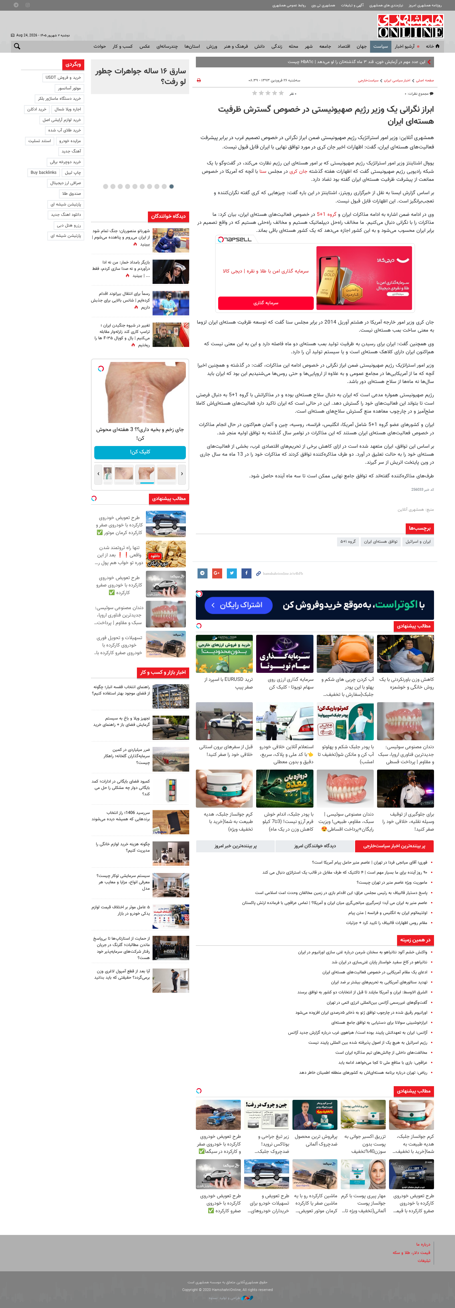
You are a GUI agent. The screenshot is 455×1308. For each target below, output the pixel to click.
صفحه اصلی (425, 80)
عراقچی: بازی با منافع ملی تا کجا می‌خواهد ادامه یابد (382, 1062)
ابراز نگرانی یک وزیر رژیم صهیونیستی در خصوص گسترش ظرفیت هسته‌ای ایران (326, 115)
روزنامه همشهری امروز (425, 5)
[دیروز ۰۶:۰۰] (171, 303)
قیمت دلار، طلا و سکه (411, 1253)
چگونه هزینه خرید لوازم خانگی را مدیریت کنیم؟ (123, 847)
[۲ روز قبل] (171, 728)
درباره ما (423, 1244)
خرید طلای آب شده (64, 130)
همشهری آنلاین (407, 26)
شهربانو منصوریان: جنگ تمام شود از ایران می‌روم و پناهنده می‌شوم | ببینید (121, 238)
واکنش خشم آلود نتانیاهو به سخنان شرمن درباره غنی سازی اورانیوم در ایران (362, 952)
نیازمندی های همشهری (386, 5)
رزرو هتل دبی (69, 225)
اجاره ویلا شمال (68, 109)
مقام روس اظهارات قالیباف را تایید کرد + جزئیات (386, 923)
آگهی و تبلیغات (352, 5)
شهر (309, 46)
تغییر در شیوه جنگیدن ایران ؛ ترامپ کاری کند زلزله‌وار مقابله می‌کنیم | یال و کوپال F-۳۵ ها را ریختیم (122, 335)
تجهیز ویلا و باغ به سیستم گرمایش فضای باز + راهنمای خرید (121, 721)
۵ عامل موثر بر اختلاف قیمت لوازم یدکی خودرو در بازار (121, 910)
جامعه (325, 46)
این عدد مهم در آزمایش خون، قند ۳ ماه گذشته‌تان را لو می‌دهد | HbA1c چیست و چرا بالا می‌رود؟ (341, 62)
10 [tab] (106, 186)
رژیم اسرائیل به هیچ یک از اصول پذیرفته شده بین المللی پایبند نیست (367, 1042)
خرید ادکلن (36, 109)
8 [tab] (120, 186)
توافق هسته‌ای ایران (380, 541)
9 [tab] (113, 186)
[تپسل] (221, 239)
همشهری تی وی (323, 5)
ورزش (212, 46)
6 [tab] (135, 186)
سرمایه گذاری (265, 303)
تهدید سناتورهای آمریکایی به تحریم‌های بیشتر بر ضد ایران (379, 982)
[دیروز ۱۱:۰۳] (171, 272)
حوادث (100, 46)
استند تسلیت (39, 141)
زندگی (276, 46)
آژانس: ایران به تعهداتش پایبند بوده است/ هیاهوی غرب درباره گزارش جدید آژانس (357, 1032)
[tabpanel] (140, 76)
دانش (259, 46)
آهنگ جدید (71, 151)
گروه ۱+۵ (348, 541)
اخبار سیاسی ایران (397, 80)
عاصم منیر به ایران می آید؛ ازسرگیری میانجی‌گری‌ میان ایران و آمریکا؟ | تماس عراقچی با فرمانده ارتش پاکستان (334, 903)
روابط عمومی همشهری (289, 5)
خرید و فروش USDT (63, 77)
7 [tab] (127, 186)
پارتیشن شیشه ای (66, 204)
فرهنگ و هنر (236, 46)
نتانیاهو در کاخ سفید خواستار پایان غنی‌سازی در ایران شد (379, 962)
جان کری (299, 171)
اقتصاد (344, 46)
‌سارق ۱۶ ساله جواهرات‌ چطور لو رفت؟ (140, 76)
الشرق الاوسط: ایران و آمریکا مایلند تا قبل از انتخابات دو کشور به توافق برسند (362, 992)
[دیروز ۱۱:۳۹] (171, 240)
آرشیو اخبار (404, 46)
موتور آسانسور (69, 88)
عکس (145, 46)
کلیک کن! (140, 452)
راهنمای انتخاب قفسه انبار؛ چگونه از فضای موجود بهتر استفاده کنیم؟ (121, 690)
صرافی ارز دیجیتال (65, 183)
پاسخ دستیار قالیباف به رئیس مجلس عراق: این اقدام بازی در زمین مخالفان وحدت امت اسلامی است (341, 893)
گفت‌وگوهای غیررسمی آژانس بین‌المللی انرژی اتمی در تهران (377, 1002)
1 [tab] (171, 186)
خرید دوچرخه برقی (65, 162)
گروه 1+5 (326, 214)
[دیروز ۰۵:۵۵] (171, 335)
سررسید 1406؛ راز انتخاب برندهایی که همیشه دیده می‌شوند (121, 816)
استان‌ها (192, 46)
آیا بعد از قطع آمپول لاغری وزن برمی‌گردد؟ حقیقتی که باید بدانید (122, 974)
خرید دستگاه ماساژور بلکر (59, 98)
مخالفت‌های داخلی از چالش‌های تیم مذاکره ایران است (381, 1052)
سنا (263, 171)
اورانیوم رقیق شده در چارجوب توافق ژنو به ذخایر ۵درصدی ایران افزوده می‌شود (361, 1012)
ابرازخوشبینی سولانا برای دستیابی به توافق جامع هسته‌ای (379, 1022)
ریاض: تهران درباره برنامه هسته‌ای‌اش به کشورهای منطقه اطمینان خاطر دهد (363, 1072)
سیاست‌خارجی (368, 80)
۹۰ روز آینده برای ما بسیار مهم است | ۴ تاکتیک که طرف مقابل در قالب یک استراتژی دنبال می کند (344, 872)
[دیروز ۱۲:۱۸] (171, 696)
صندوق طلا (71, 193)
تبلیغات (424, 1261)
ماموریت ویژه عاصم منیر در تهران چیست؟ (392, 882)
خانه (430, 46)
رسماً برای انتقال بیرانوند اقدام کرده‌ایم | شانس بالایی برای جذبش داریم (120, 301)
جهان (362, 46)
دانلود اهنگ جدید (66, 214)
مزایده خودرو (70, 141)
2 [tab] (164, 186)
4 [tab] (149, 186)
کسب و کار (123, 46)
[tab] (394, 846)
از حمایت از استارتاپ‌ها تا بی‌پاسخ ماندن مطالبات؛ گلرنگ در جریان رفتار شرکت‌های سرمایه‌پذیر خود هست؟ (121, 948)
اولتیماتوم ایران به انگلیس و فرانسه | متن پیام (387, 913)
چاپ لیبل (73, 172)
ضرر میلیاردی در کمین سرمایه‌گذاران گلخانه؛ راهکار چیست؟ (127, 756)
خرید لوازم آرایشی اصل (62, 120)
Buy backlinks (44, 172)
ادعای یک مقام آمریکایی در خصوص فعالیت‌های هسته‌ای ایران (374, 972)
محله (293, 46)
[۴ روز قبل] (171, 980)
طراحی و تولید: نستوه (225, 1298)
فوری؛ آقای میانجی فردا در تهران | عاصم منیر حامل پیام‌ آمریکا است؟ (369, 862)
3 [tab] (157, 186)
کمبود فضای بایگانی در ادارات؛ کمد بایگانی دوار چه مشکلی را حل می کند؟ (121, 788)
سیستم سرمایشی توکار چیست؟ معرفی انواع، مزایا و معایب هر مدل (123, 882)
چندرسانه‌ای (167, 46)
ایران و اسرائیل (418, 541)
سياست (380, 46)
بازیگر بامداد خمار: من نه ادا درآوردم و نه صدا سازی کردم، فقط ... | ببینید (121, 269)
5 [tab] (142, 186)
